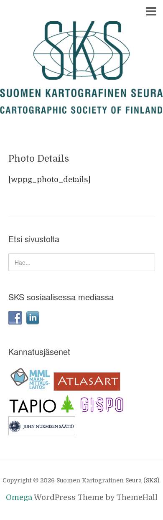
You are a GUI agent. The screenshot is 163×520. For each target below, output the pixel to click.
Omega (19, 497)
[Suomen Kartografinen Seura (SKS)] (81, 105)
